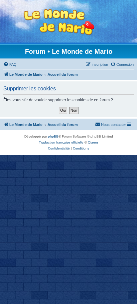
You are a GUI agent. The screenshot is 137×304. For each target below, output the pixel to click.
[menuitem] (10, 64)
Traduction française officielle (61, 142)
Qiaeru (93, 142)
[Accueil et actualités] (59, 22)
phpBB (53, 136)
